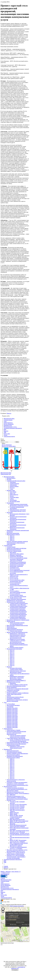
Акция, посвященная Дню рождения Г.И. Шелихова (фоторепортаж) (19, 740)
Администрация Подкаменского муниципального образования (18, 612)
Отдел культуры (14, 578)
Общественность (8, 728)
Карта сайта (4, 895)
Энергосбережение (12, 628)
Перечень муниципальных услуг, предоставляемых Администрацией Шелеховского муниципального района (17, 797)
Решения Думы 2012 (12, 708)
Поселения (9, 512)
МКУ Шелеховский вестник (17, 819)
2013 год (12, 777)
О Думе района (11, 704)
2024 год (12, 537)
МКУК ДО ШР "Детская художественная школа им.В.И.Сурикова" (16, 817)
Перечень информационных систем (16, 686)
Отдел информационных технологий (19, 570)
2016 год (12, 651)
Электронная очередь (6, 897)
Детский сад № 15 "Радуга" (17, 808)
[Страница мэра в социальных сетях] (1, 903)
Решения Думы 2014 (12, 710)
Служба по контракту (12, 691)
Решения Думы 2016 (12, 713)
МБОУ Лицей (13, 814)
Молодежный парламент (13, 705)
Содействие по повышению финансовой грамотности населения (17, 689)
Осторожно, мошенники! (13, 698)
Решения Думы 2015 (12, 712)
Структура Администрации (14, 551)
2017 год (12, 653)
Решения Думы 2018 (12, 716)
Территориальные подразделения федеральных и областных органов (19, 505)
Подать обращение (12, 687)
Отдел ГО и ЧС (14, 577)
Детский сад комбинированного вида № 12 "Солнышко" (18, 847)
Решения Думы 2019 (12, 717)
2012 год (12, 778)
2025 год (12, 538)
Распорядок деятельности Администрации (18, 620)
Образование (13, 485)
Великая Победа (11, 478)
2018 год (12, 654)
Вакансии (9, 666)
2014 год (12, 775)
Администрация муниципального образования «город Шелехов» (19, 604)
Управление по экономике (17, 564)
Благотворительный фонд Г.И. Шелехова (17, 742)
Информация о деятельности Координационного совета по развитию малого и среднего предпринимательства (17, 635)
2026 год (12, 540)
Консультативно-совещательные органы (17, 625)
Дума (5, 702)
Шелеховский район (9, 476)
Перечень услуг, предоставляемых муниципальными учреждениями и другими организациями (16, 857)
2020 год (12, 657)
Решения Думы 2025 (12, 726)
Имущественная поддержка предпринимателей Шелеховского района (19, 645)
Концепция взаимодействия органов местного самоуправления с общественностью (16, 733)
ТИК (5, 862)
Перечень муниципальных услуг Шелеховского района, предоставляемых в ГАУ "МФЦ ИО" (18, 793)
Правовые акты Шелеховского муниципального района (15, 757)
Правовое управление (15, 555)
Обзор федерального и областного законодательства (16, 780)
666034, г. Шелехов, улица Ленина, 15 (10, 871)
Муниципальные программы (14, 648)
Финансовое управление (16, 566)
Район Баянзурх (14, 494)
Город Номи (13, 491)
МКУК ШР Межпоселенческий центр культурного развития (18, 825)
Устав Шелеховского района (14, 752)
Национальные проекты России (15, 697)
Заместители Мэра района (17, 553)
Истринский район (15, 501)
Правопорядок (10, 626)
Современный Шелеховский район (16, 480)
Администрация (8, 545)
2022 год (12, 659)
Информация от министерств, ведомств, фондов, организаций (17, 700)
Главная (3, 878)
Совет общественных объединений (16, 738)
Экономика (13, 482)
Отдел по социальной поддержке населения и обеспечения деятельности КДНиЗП (18, 559)
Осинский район (14, 497)
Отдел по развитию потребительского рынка (16, 594)
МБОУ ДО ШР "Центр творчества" (19, 821)
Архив (2, 896)
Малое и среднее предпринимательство (17, 632)
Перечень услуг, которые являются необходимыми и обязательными (16, 853)
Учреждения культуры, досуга (18, 511)
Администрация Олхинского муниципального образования (18, 609)
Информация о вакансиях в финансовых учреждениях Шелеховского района (17, 678)
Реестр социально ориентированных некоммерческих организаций (16, 600)
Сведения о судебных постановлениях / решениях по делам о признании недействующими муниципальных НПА (17, 784)
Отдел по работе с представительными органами (18, 591)
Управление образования (16, 556)
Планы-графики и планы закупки (19, 684)
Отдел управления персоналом (18, 596)
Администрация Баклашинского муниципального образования (18, 615)
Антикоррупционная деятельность (13, 859)
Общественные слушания (13, 730)
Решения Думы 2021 (12, 720)
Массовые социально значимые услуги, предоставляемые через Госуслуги (17, 850)
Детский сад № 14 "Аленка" (17, 807)
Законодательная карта (13, 750)
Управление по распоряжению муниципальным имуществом (18, 562)
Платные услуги (11, 800)
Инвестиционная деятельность (15, 629)
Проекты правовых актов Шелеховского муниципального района (17, 754)
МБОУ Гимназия (14, 812)
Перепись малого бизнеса (16, 647)
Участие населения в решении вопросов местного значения (18, 736)
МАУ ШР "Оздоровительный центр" (19, 830)
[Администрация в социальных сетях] (1, 900)
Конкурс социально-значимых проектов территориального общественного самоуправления (17, 543)
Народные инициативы (13, 533)
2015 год (12, 650)
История (9, 479)
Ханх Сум (12, 493)
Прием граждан (11, 621)
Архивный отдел (14, 567)
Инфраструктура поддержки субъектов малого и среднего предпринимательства (17, 641)
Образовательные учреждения (18, 509)
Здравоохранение (14, 483)
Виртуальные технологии (17, 906)
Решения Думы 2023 (12, 723)
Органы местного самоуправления (16, 602)
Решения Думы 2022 (12, 721)
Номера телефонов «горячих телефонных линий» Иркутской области (18, 693)
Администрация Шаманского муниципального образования (18, 617)
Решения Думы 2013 (12, 709)
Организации (10, 502)
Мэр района (13, 552)
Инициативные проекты (13, 534)
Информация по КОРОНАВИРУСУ (16, 680)
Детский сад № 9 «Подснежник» (18, 804)
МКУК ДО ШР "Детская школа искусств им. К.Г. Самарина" (18, 841)
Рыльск (12, 496)
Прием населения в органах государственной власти (17, 623)
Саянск (12, 498)
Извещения (13, 683)
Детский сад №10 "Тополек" (17, 805)
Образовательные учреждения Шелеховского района (18, 671)
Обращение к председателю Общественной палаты (17, 747)
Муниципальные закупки (13, 682)
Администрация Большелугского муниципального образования (18, 606)
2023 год (12, 536)
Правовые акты (8, 749)
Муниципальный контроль (14, 549)
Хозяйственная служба (16, 598)
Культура (12, 487)
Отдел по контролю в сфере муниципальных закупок (17, 580)
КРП (5, 861)
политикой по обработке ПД (18, 967)
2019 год (12, 655)
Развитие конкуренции (16, 631)
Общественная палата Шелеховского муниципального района (16, 744)
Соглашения (10, 706)
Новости (9, 413)
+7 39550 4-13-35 (5, 873)
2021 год (12, 658)
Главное (9, 695)
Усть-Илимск (13, 500)
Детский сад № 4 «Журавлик (17, 832)
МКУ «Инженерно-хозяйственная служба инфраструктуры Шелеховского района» (19, 844)
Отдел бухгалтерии (15, 569)
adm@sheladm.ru (5, 874)
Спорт (11, 489)
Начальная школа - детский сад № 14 (19, 833)
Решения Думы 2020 (12, 719)
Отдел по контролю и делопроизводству (15, 583)
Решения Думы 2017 (12, 715)
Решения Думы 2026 (12, 727)
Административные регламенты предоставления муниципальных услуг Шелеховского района (17, 789)
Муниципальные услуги (10, 786)
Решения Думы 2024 (12, 724)
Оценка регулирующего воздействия (16, 548)
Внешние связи (11, 490)
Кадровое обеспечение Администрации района (16, 668)
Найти (17, 442)
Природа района (14, 486)
